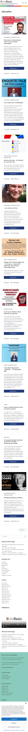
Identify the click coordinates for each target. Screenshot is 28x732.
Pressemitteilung (5, 570)
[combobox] (12, 536)
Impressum (22, 730)
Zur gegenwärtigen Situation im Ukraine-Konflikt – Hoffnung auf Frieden (13, 441)
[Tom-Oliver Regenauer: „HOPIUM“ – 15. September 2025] (14, 353)
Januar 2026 (4, 584)
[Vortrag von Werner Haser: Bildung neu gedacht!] (14, 297)
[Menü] (25, 3)
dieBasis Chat (5, 691)
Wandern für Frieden (6, 575)
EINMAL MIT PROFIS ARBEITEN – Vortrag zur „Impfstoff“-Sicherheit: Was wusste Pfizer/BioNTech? (14, 264)
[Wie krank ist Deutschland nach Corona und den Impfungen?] (14, 25)
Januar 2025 (4, 592)
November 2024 (5, 596)
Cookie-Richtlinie (6, 730)
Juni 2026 (4, 583)
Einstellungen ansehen (14, 727)
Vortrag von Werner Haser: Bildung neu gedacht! (12, 312)
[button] (26, 703)
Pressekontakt (5, 675)
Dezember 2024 (5, 594)
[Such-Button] (25, 536)
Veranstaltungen (5, 678)
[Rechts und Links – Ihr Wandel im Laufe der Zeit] (14, 144)
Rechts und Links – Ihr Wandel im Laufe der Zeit (13, 161)
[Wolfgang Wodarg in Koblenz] (14, 481)
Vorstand (4, 573)
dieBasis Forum (5, 689)
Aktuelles (6, 100)
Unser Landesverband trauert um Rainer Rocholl (13, 408)
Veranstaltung (15, 37)
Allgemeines (7, 37)
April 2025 (4, 588)
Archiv (5, 259)
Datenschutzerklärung (15, 730)
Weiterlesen (15, 69)
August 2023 (4, 602)
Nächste (22, 529)
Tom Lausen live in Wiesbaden (13, 102)
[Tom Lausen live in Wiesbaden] (14, 88)
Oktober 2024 (5, 597)
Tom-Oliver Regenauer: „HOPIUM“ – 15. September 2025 (12, 369)
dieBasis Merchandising (7, 693)
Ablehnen (14, 723)
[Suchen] (22, 2)
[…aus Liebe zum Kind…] (14, 193)
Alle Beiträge (7, 156)
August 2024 (4, 601)
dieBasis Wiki (5, 688)
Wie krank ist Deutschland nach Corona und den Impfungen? (12, 41)
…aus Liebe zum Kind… (11, 208)
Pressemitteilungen (6, 677)
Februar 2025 (5, 591)
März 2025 (4, 589)
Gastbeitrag (7, 157)
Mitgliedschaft (5, 686)
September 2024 (5, 599)
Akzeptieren (14, 719)
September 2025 (5, 586)
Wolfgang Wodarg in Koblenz (13, 498)
